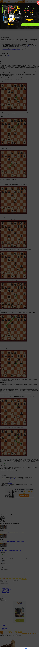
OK (25, 648)
